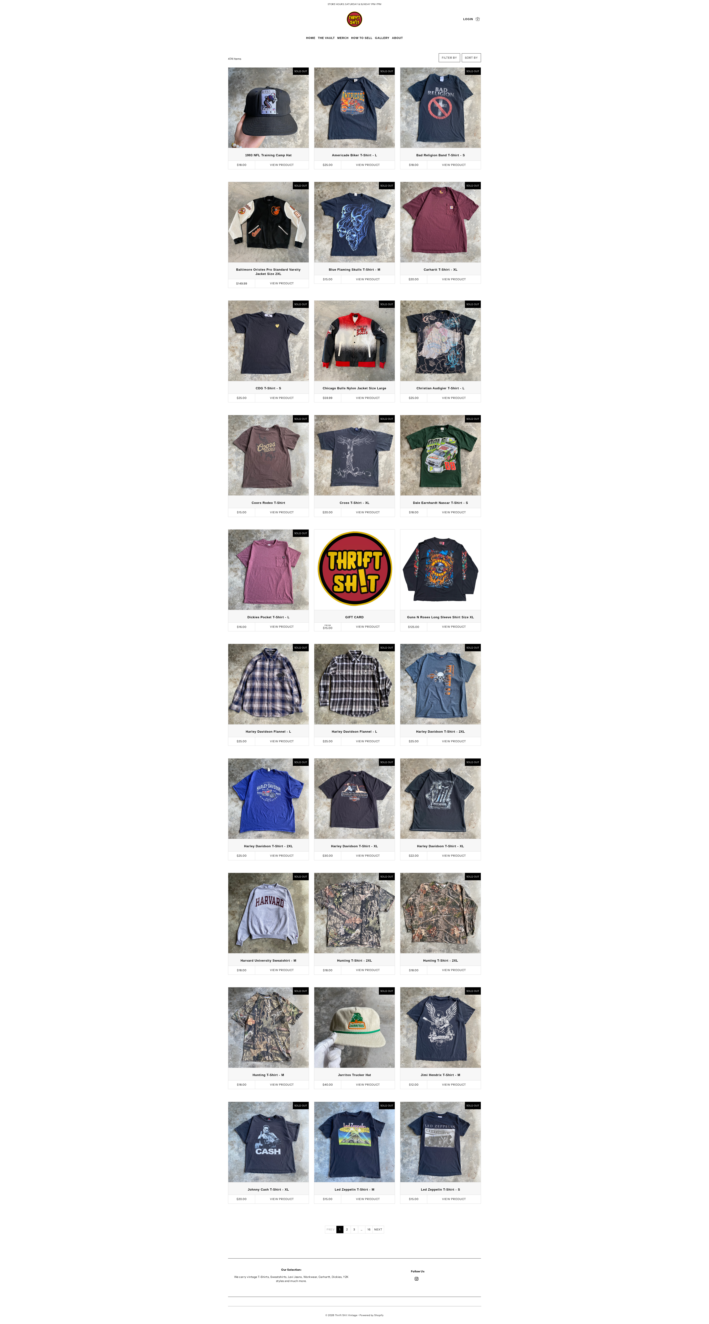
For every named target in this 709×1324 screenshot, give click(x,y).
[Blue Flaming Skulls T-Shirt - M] (354, 222)
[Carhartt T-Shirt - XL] (440, 222)
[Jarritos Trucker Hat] (354, 1027)
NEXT (378, 1229)
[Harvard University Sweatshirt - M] (268, 913)
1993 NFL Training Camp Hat (268, 155)
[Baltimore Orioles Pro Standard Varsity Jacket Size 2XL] (268, 222)
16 (368, 1229)
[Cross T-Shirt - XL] (354, 455)
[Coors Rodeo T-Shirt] (268, 455)
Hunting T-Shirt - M (268, 1075)
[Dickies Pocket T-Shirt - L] (268, 570)
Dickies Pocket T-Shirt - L (268, 617)
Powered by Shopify (371, 1315)
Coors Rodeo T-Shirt (268, 503)
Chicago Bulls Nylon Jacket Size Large (354, 388)
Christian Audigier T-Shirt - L (441, 388)
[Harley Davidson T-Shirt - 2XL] (440, 684)
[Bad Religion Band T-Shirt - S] (440, 108)
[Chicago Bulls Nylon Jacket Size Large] (354, 341)
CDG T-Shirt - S (268, 388)
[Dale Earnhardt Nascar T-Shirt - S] (440, 455)
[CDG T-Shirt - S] (268, 341)
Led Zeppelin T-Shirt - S (440, 1189)
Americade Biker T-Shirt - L (354, 155)
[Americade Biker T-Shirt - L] (354, 108)
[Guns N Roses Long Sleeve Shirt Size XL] (440, 570)
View (282, 165)
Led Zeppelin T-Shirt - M (354, 1189)
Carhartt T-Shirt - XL (441, 269)
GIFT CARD (354, 617)
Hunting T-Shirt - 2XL (354, 960)
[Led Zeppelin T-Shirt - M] (354, 1142)
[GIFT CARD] (354, 570)
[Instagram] (416, 1278)
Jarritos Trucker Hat (354, 1075)
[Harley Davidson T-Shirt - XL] (354, 798)
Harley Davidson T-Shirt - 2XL (440, 731)
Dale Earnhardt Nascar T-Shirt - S (440, 503)
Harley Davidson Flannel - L (268, 731)
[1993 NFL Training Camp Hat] (268, 108)
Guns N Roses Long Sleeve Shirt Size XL (440, 617)
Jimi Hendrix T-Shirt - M (440, 1075)
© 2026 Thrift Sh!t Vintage (341, 1315)
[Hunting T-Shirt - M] (268, 1027)
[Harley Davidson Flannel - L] (268, 684)
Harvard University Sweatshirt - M (268, 960)
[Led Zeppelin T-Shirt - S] (440, 1142)
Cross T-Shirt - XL (354, 503)
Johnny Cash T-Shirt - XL (268, 1189)
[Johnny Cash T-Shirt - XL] (268, 1142)
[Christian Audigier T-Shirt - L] (440, 341)
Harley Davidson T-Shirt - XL (354, 846)
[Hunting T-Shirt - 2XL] (354, 913)
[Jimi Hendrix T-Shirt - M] (440, 1027)
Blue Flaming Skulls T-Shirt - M (354, 269)
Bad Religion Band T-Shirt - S (440, 155)
